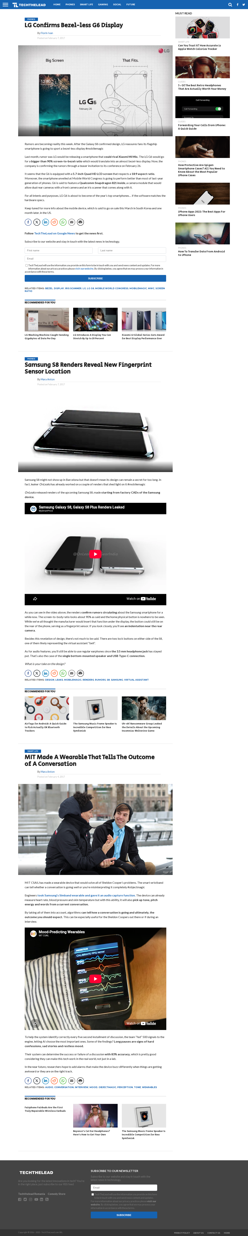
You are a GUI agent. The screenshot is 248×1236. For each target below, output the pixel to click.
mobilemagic (138, 288)
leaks (59, 679)
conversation (64, 1087)
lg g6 (90, 288)
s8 (108, 679)
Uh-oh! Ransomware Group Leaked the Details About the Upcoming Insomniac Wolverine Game (142, 727)
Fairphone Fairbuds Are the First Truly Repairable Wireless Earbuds (45, 1109)
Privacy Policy (182, 1233)
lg (84, 288)
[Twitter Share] (36, 222)
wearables (149, 1087)
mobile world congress (111, 288)
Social (117, 4)
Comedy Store (56, 1193)
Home (56, 4)
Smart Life (86, 4)
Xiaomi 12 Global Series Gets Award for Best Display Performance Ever (143, 336)
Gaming (103, 4)
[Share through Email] (71, 222)
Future (130, 4)
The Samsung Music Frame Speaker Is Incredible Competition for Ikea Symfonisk (95, 727)
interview (81, 1087)
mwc (151, 288)
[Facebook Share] (28, 222)
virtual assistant (136, 679)
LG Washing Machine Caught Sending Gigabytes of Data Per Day (47, 336)
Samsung (117, 679)
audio (49, 1087)
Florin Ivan (47, 33)
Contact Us (213, 1233)
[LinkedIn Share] (45, 222)
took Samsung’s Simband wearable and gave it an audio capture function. (86, 895)
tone (137, 1087)
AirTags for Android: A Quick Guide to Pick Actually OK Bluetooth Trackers (45, 727)
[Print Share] (80, 222)
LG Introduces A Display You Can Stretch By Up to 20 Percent (92, 336)
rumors (100, 679)
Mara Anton (48, 379)
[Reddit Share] (54, 222)
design (49, 679)
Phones (70, 4)
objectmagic (107, 1087)
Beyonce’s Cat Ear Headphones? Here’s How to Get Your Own (91, 1133)
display (59, 288)
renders (88, 679)
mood (93, 1087)
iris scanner (73, 288)
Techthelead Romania (31, 1193)
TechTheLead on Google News (54, 233)
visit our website (84, 268)
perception (125, 1087)
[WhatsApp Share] (63, 222)
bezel (49, 288)
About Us (198, 1233)
